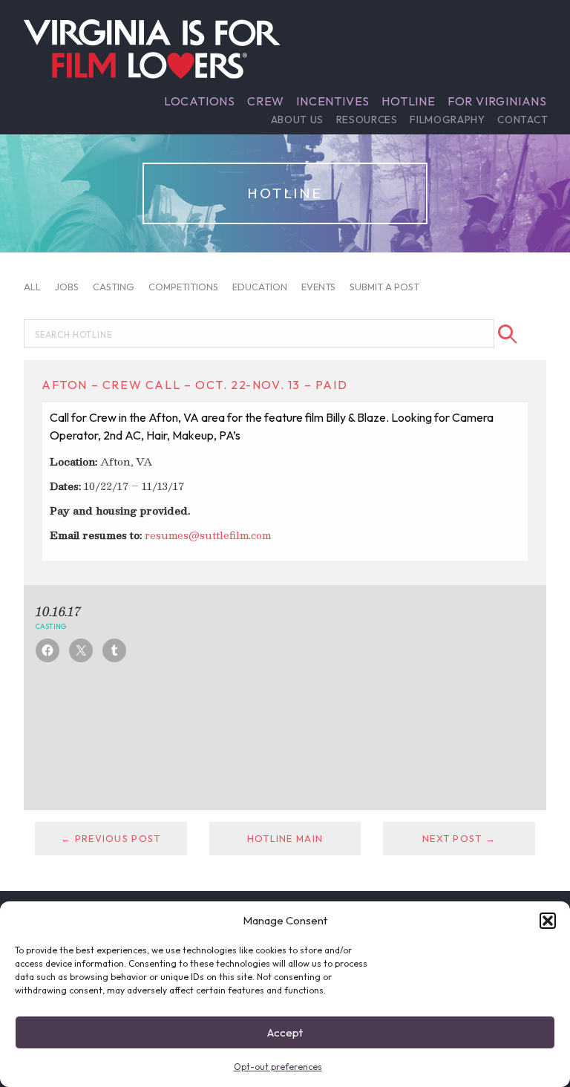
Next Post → (459, 838)
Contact (522, 119)
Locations (199, 101)
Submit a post (384, 286)
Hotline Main (285, 838)
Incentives (333, 101)
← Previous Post (110, 838)
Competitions (183, 286)
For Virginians (497, 101)
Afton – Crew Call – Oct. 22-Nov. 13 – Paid (194, 384)
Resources (367, 119)
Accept (285, 1032)
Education (259, 286)
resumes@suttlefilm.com (208, 535)
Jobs (67, 286)
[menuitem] (199, 101)
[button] (547, 920)
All (32, 286)
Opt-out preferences (278, 1066)
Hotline (408, 101)
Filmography (447, 119)
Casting (113, 286)
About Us (297, 119)
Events (318, 286)
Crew (265, 101)
